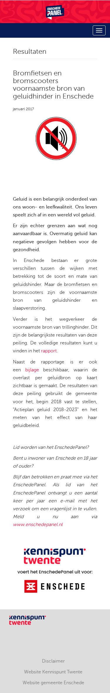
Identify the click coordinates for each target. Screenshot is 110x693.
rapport (49, 351)
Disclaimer (53, 661)
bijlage (32, 370)
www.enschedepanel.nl (37, 524)
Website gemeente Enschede (53, 682)
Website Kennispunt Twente (53, 672)
